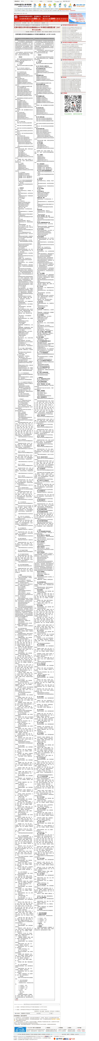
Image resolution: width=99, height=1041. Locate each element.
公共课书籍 (63, 1031)
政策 (20, 8)
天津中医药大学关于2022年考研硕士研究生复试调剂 (71, 80)
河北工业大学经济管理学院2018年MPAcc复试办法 (71, 69)
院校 (28, 22)
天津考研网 (24, 22)
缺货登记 (83, 1029)
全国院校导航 (47, 8)
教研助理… (39, 31)
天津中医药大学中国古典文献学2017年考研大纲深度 (72, 49)
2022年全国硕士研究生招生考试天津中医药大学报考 (71, 91)
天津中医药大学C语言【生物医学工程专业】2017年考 (72, 44)
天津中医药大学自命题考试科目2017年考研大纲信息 (72, 50)
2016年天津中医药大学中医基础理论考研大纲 (70, 51)
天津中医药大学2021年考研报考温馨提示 (70, 30)
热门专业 (42, 8)
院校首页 (18, 13)
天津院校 (34, 8)
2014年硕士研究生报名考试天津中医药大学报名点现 (72, 63)
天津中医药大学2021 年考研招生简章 (69, 31)
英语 (49, 10)
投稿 (60, 10)
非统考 (73, 1029)
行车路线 (49, 1038)
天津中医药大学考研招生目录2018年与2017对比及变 (72, 38)
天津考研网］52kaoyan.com (59, 1036)
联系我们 (44, 1034)
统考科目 (38, 8)
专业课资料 (54, 10)
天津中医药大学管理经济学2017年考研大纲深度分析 (72, 54)
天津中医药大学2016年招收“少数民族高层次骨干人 (71, 67)
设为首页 (48, 1034)
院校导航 (47, 1031)
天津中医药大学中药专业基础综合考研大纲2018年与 (72, 27)
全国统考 (30, 10)
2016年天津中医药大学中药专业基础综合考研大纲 (71, 57)
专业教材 (23, 10)
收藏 (58, 10)
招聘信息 (27, 1034)
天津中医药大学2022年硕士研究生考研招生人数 (70, 88)
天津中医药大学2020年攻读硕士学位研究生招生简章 (72, 34)
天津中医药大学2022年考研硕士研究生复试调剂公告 (71, 81)
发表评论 (36, 1011)
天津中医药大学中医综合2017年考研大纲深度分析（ (72, 56)
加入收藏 (42, 1011)
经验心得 (30, 8)
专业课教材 (64, 1029)
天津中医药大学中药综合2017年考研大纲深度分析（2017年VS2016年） (34, 1009)
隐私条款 (36, 1034)
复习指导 (26, 8)
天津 (23, 13)
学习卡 (59, 1031)
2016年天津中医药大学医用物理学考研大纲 (70, 46)
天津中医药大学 (37, 22)
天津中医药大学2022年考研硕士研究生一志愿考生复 (71, 84)
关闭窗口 (57, 1011)
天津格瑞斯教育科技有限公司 (31, 1036)
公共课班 (73, 1031)
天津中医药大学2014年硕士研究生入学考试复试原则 (72, 72)
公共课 (40, 10)
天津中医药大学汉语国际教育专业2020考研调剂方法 (72, 70)
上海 (26, 13)
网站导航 (23, 1034)
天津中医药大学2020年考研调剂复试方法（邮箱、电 (72, 65)
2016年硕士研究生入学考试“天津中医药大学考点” (71, 66)
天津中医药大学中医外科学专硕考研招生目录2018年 (72, 36)
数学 (51, 10)
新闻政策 (47, 1029)
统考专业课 (70, 1029)
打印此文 (52, 1011)
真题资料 (43, 22)
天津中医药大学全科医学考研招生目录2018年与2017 (72, 40)
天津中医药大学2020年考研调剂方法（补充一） (71, 73)
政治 (46, 10)
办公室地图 (45, 1038)
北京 (21, 13)
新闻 (18, 8)
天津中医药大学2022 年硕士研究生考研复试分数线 (70, 89)
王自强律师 (20, 1039)
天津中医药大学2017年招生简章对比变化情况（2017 (72, 33)
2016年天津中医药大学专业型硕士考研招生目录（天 (72, 37)
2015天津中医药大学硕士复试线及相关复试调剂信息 (72, 62)
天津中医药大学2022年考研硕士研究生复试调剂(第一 (71, 85)
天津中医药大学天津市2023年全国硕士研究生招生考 (71, 79)
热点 (23, 8)
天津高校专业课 (36, 10)
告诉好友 (47, 1011)
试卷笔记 (19, 10)
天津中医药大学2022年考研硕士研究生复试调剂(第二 (71, 87)
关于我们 (19, 1034)
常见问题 (79, 1031)
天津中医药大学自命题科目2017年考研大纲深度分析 (72, 53)
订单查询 (56, 8)
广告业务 (32, 1034)
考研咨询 (69, 1031)
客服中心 (52, 8)
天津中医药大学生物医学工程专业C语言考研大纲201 (72, 28)
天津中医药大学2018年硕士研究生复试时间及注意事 (72, 75)
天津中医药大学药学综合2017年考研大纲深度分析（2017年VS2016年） (34, 1006)
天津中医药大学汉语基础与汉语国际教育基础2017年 (72, 47)
